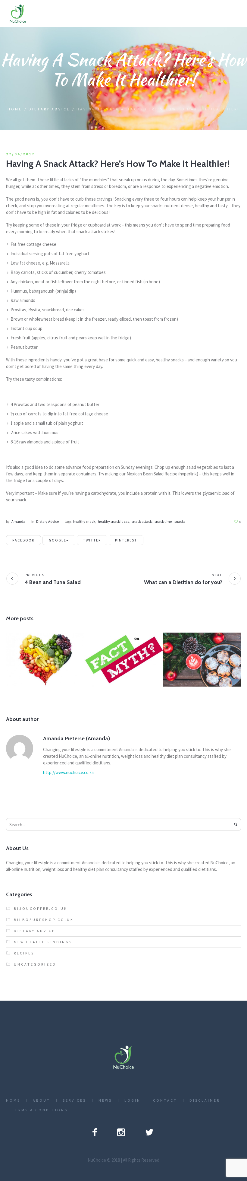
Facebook (23, 540)
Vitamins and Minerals (44, 657)
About (41, 1100)
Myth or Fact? (123, 657)
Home (15, 109)
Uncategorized (44, 669)
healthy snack (84, 521)
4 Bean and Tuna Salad (53, 582)
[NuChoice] (123, 1057)
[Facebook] (94, 1132)
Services (74, 1100)
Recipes (24, 953)
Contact (165, 1100)
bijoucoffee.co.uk (40, 908)
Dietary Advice (49, 109)
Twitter (92, 540)
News (105, 1100)
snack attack (142, 521)
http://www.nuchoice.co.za (68, 772)
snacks (179, 521)
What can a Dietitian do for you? (183, 582)
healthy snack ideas (113, 521)
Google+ (59, 540)
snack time (163, 521)
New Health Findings (43, 942)
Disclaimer (204, 1100)
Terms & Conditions (40, 1110)
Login (132, 1100)
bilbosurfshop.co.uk (44, 919)
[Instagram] (121, 1132)
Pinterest (126, 540)
